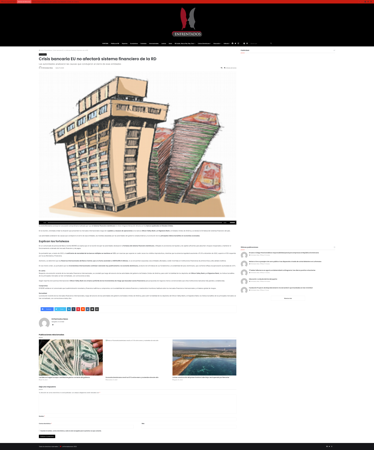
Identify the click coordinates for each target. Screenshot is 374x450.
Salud (170, 43)
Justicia (163, 43)
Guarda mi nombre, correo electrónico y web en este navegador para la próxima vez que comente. (71, 431)
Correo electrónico (45, 423)
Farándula (143, 43)
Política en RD (115, 43)
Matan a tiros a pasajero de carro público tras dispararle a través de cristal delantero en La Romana (285, 261)
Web (143, 423)
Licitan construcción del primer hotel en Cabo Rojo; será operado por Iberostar (200, 377)
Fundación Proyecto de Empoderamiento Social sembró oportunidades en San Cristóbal (281, 288)
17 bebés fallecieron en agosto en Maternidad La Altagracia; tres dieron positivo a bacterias (282, 270)
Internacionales (154, 43)
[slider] (232, 222)
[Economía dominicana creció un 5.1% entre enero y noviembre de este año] (138, 357)
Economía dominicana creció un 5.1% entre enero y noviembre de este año (132, 377)
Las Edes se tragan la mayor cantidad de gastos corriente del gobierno (64, 377)
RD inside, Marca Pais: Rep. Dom (184, 43)
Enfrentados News (47, 68)
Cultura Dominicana (204, 43)
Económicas (134, 43)
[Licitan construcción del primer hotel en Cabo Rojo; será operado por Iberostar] (204, 357)
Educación (216, 43)
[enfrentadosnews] (187, 22)
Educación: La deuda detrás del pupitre (263, 279)
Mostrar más (288, 298)
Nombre (42, 416)
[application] (137, 223)
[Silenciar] (228, 223)
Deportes (124, 43)
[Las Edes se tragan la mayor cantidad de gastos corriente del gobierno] (71, 357)
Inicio (42, 50)
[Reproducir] (41, 223)
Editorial (226, 43)
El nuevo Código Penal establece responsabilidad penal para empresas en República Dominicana (284, 253)
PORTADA (105, 43)
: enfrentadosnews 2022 (69, 446)
